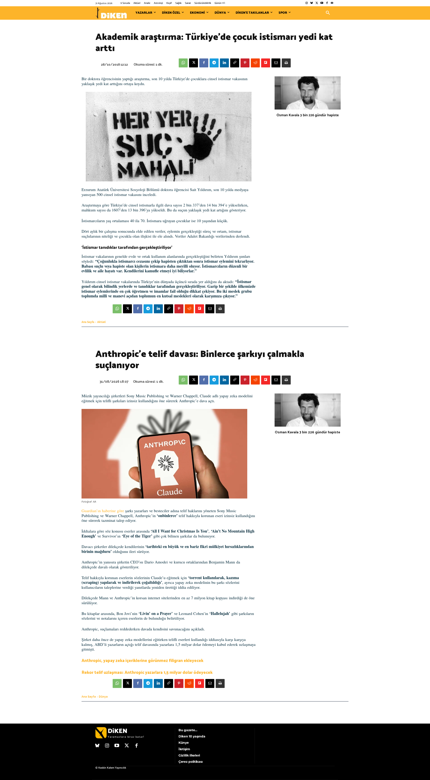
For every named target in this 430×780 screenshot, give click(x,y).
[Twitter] (316, 3)
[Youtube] (322, 3)
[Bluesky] (311, 3)
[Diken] (111, 13)
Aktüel (101, 322)
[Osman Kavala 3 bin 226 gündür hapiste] (308, 93)
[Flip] (265, 62)
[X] (193, 62)
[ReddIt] (255, 62)
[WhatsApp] (183, 62)
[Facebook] (326, 3)
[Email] (275, 62)
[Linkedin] (224, 62)
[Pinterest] (245, 62)
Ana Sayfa (88, 322)
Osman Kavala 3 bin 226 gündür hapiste (308, 115)
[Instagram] (306, 3)
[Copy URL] (234, 62)
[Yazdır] (286, 62)
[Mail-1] (332, 3)
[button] (328, 13)
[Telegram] (214, 62)
